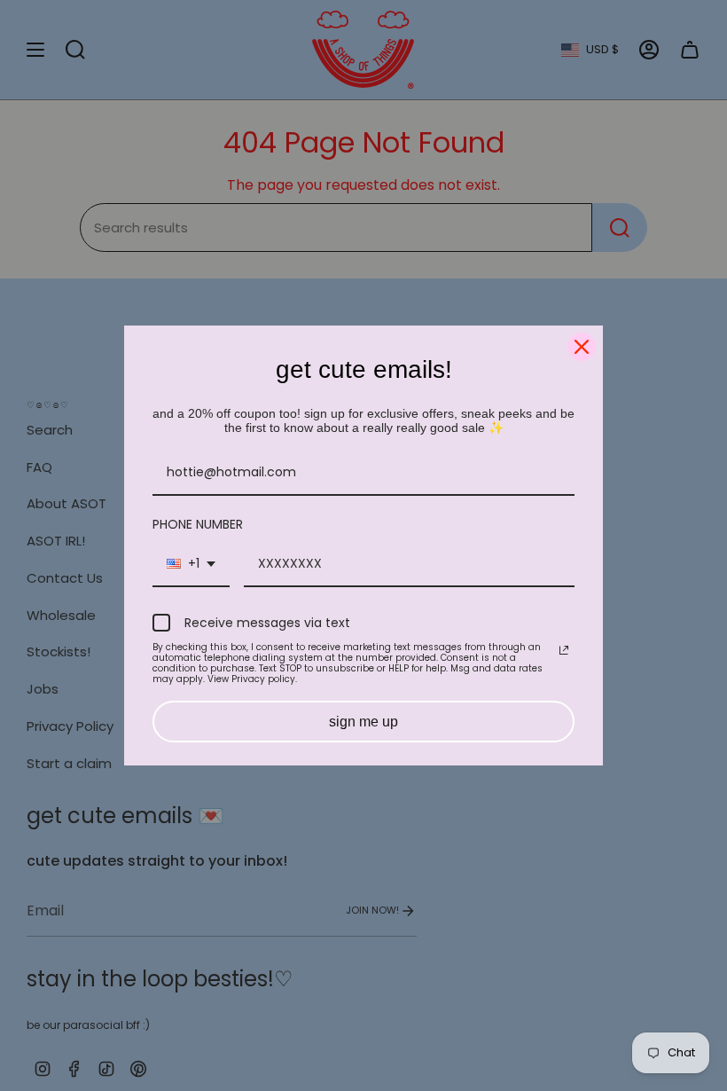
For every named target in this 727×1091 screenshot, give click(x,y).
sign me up (363, 721)
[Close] (581, 347)
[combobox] (191, 564)
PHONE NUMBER (197, 524)
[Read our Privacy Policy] (564, 650)
